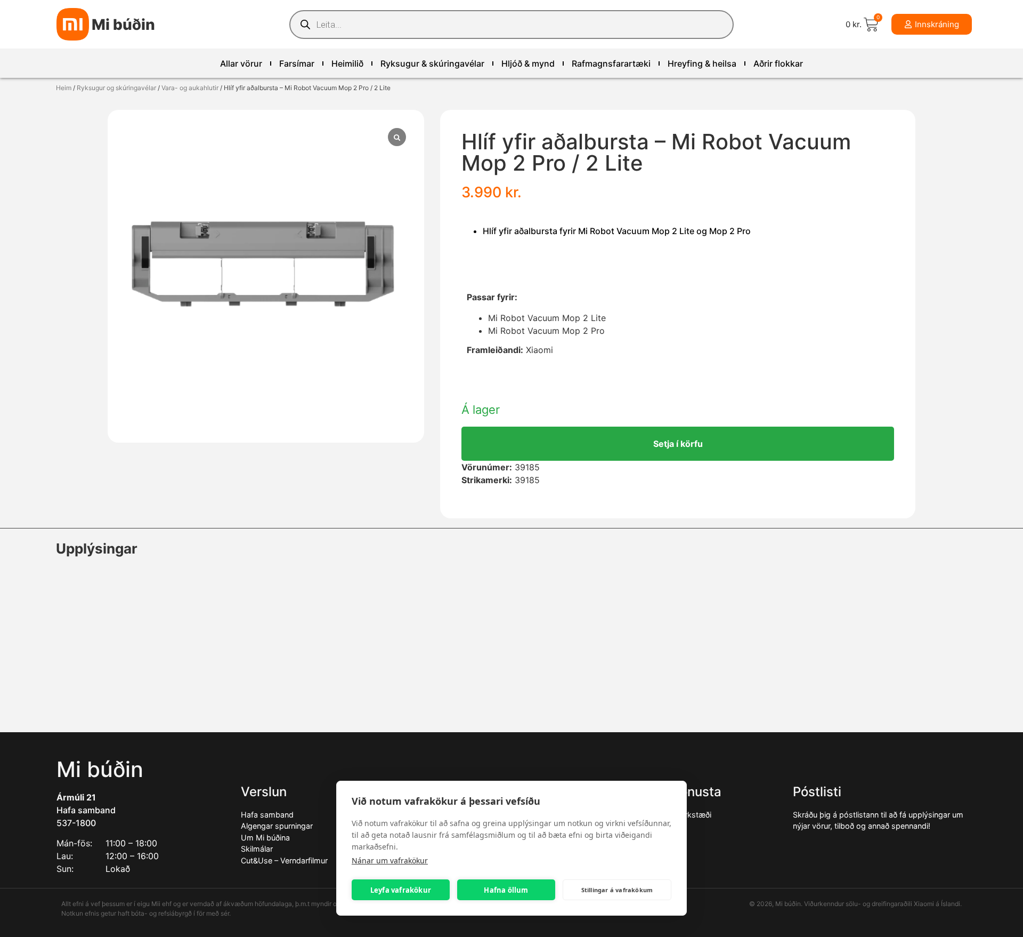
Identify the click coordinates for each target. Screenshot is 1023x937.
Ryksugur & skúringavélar (432, 63)
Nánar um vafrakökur (390, 860)
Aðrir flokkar (778, 63)
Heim (63, 88)
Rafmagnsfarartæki (611, 63)
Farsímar (296, 63)
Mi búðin (123, 24)
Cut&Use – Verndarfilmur (284, 860)
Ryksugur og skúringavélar (116, 88)
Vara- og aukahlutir (189, 88)
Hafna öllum (506, 890)
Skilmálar (257, 848)
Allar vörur (241, 63)
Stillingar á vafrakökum (617, 890)
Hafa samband (86, 810)
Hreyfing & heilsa (702, 63)
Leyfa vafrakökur (400, 890)
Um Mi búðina (265, 837)
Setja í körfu (678, 443)
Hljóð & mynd (528, 63)
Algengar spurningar (277, 825)
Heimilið (347, 63)
